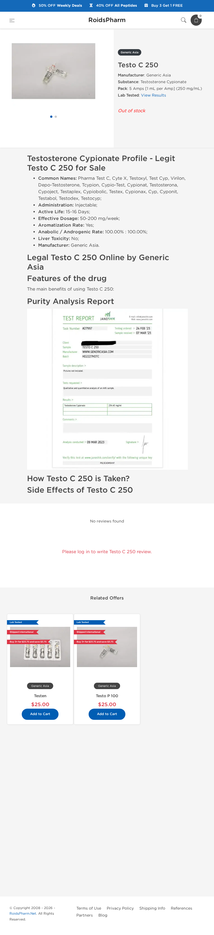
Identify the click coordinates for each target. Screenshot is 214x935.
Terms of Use (88, 908)
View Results (153, 95)
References (181, 908)
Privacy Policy (120, 908)
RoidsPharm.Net (22, 913)
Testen (40, 696)
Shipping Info (152, 908)
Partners (84, 915)
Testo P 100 (107, 696)
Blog (102, 915)
